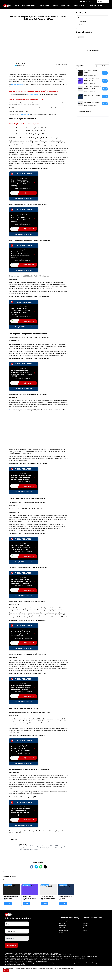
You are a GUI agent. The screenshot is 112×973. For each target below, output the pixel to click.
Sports (17, 6)
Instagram (85, 921)
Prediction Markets (80, 6)
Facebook (86, 928)
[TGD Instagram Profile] (90, 1)
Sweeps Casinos (66, 6)
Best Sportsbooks (44, 6)
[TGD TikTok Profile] (92, 1)
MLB (85, 18)
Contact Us (62, 932)
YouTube (85, 923)
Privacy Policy (62, 925)
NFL (79, 18)
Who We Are (62, 923)
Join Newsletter (11, 945)
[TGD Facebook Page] (84, 1)
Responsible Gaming (103, 65)
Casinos (55, 6)
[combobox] (97, 1)
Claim (8, 903)
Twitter (85, 925)
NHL (88, 18)
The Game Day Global (65, 921)
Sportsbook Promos (28, 6)
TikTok (85, 930)
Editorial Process (63, 930)
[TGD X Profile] (87, 1)
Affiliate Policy (62, 928)
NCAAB (97, 18)
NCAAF (92, 18)
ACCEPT (6, 970)
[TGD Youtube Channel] (81, 1)
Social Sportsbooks (96, 6)
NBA (82, 18)
